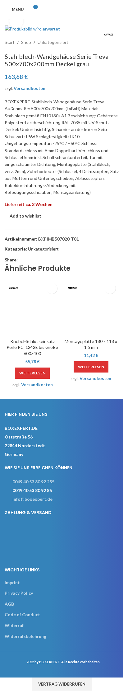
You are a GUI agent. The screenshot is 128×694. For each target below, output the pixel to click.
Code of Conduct (22, 614)
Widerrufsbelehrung (25, 636)
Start (10, 42)
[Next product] (115, 42)
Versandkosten (29, 88)
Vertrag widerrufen (61, 684)
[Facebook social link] (21, 260)
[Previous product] (100, 42)
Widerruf (14, 625)
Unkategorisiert (53, 42)
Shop (26, 42)
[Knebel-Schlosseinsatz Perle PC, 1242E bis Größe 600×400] (32, 307)
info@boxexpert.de (32, 499)
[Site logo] (71, 9)
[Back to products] (107, 42)
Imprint (12, 582)
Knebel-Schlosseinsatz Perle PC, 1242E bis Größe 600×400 (32, 347)
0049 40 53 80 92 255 (33, 481)
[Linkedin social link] (29, 260)
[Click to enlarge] (16, 21)
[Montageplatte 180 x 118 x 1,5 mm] (91, 307)
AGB (9, 604)
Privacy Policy (19, 593)
